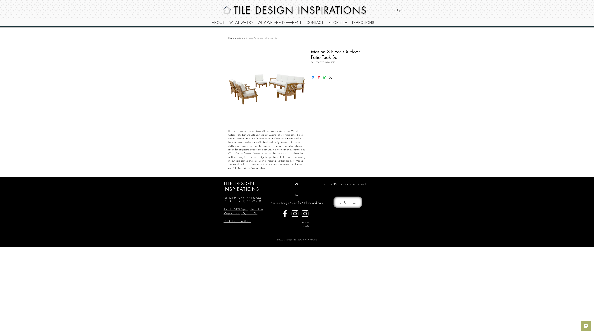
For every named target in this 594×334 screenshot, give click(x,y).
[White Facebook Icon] (285, 213)
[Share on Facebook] (313, 77)
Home (231, 37)
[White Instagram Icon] (295, 213)
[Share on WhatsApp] (325, 77)
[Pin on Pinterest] (319, 77)
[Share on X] (330, 77)
